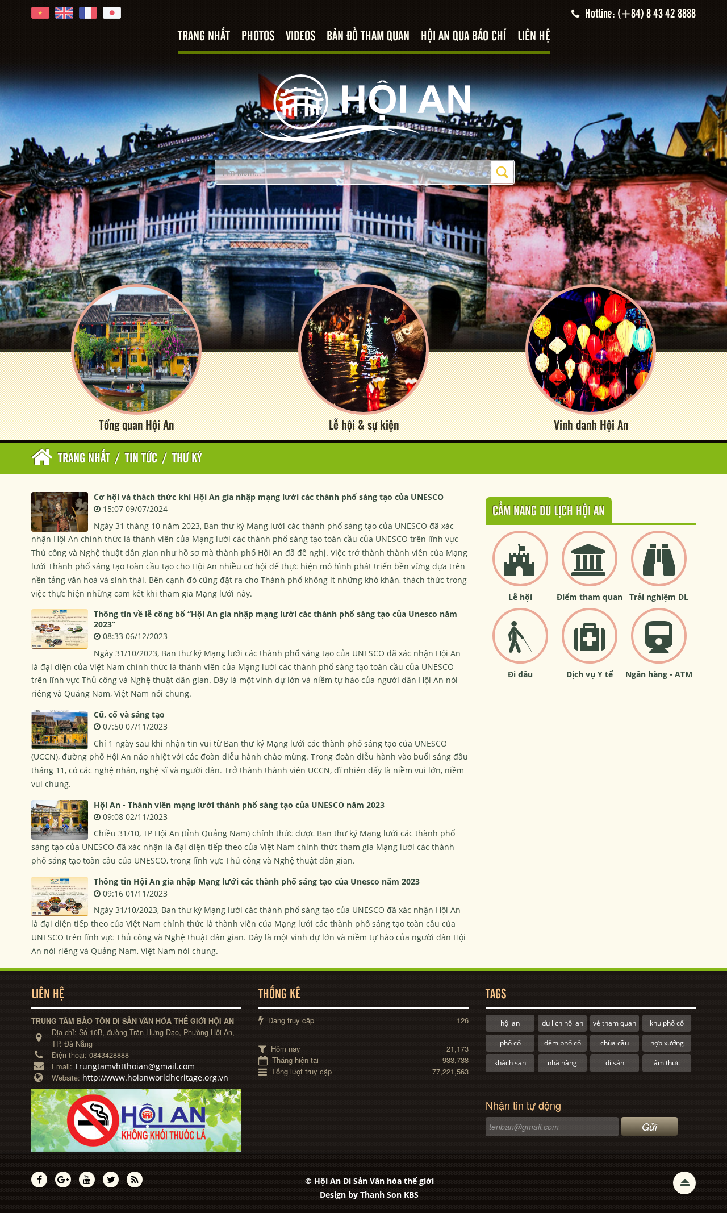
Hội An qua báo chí (463, 37)
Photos (257, 37)
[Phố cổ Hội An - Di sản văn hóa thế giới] (363, 107)
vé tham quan (614, 1023)
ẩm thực (667, 1063)
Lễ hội (520, 596)
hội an (510, 1023)
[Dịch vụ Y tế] (589, 645)
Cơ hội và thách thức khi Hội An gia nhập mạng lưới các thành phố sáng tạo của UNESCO (269, 496)
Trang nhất (204, 37)
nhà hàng (562, 1063)
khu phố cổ (667, 1023)
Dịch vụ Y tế (589, 674)
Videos (300, 37)
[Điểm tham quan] (589, 567)
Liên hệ (533, 37)
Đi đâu (520, 674)
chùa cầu (614, 1043)
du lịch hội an (562, 1023)
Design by (369, 1194)
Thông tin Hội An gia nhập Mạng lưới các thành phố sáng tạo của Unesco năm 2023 (257, 881)
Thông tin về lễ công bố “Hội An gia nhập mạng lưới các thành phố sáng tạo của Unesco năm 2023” (275, 619)
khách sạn (510, 1063)
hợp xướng (667, 1043)
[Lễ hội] (520, 567)
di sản (614, 1063)
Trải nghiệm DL (658, 596)
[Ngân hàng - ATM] (658, 645)
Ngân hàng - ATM (658, 674)
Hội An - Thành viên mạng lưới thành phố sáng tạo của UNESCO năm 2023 (239, 804)
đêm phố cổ (562, 1043)
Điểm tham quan (589, 596)
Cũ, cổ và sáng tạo (129, 714)
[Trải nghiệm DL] (659, 567)
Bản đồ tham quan (368, 37)
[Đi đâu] (520, 645)
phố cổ (510, 1043)
